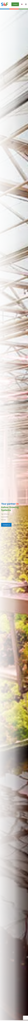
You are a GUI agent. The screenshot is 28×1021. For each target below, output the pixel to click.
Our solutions (18, 525)
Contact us (6, 525)
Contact (15, 4)
